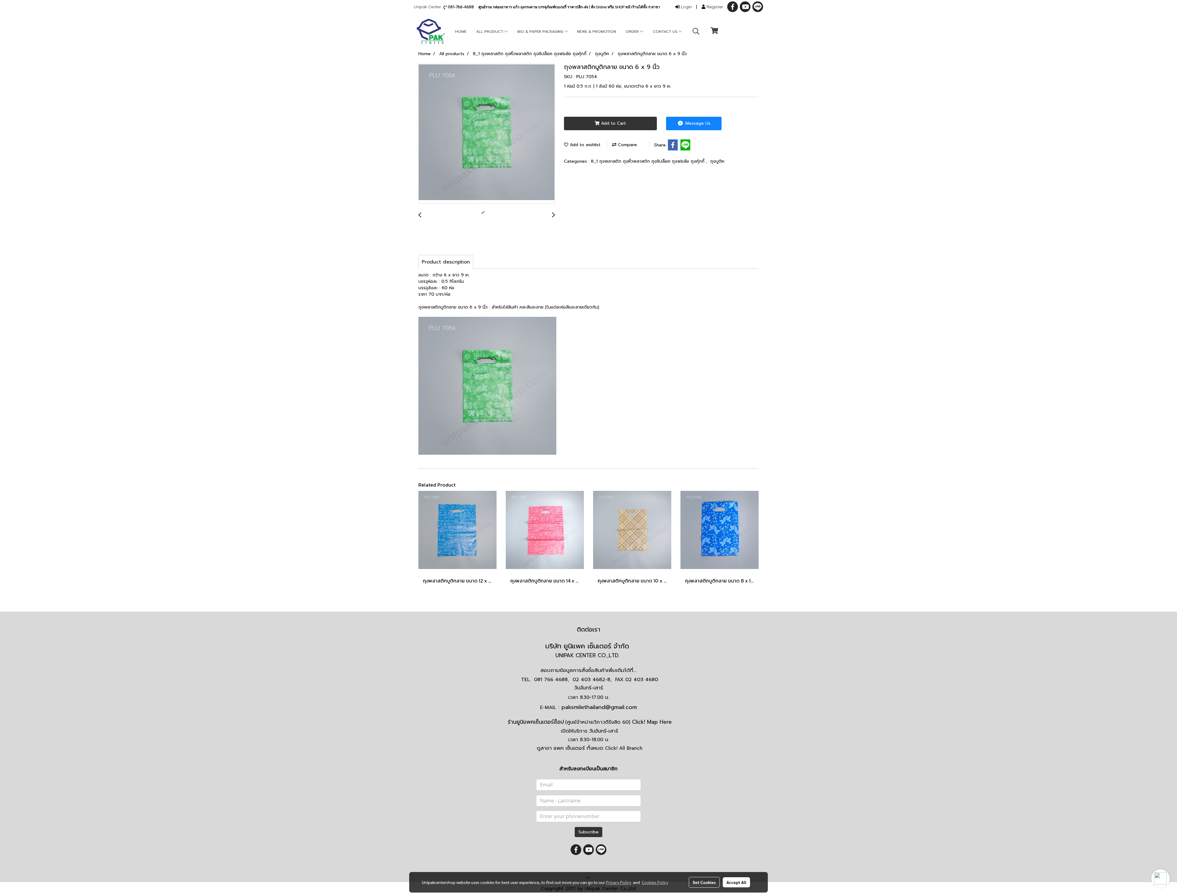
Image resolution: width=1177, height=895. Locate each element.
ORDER (633, 31)
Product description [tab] (446, 262)
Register (714, 6)
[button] (696, 31)
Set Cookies (704, 882)
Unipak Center (429, 6)
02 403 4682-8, (592, 679)
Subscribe (588, 832)
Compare (626, 145)
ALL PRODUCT (490, 31)
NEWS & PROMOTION (596, 31)
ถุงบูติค (717, 161)
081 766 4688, (551, 679)
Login (686, 6)
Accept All (736, 882)
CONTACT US (666, 31)
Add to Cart (613, 123)
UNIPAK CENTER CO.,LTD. (588, 655)
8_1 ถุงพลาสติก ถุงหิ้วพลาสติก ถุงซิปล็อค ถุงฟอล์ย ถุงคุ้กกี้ (648, 161)
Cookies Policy (655, 882)
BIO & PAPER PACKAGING (541, 31)
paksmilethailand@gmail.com (599, 707)
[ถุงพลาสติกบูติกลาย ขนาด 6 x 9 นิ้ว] (486, 133)
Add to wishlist (584, 145)
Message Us (697, 123)
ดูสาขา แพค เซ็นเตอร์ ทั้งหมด (589, 748)
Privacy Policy (618, 882)
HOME (461, 31)
